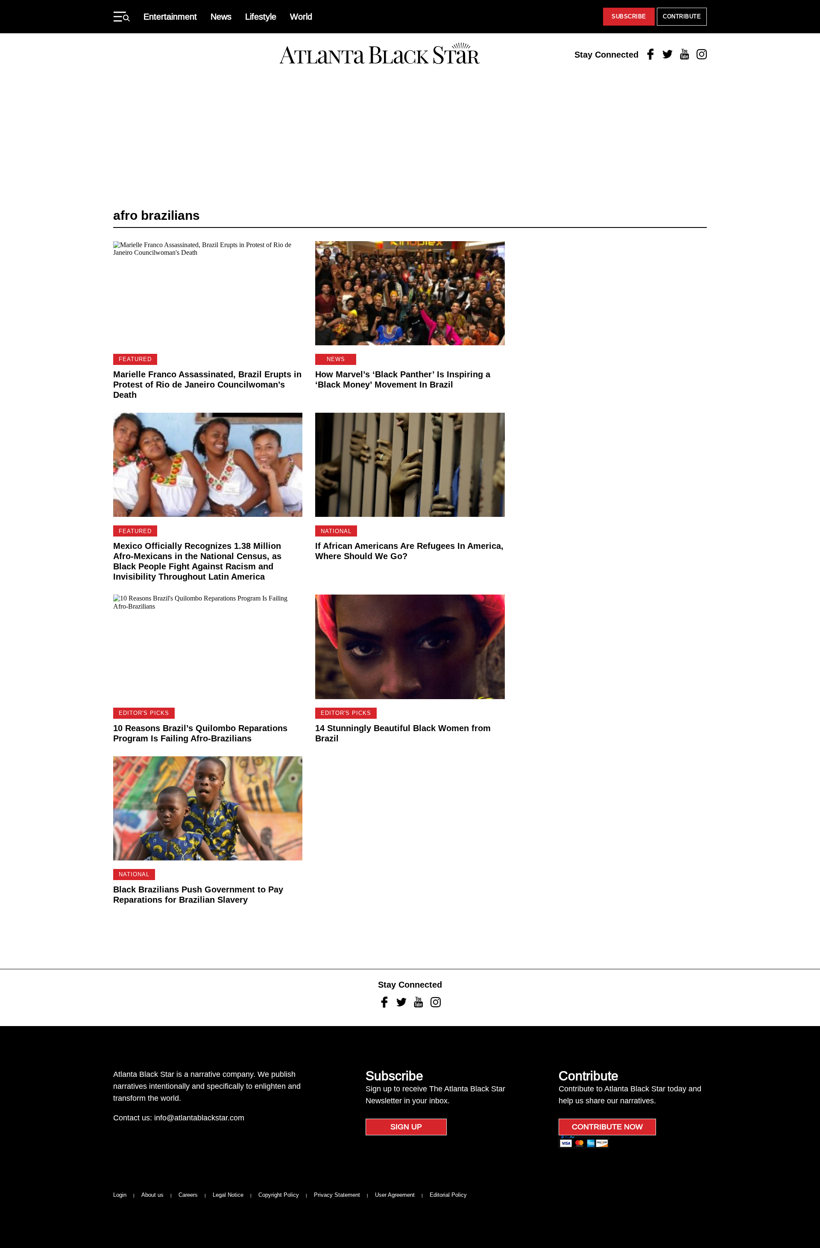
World (301, 16)
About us (152, 1195)
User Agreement (395, 1195)
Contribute (682, 16)
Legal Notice (228, 1195)
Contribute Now (607, 1127)
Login (119, 1195)
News (221, 16)
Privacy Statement (337, 1195)
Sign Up (406, 1127)
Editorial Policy (448, 1195)
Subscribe (629, 16)
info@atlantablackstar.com (199, 1118)
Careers (188, 1195)
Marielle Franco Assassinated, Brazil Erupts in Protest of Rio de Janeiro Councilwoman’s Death (207, 384)
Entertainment (170, 16)
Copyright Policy (278, 1195)
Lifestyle (260, 16)
